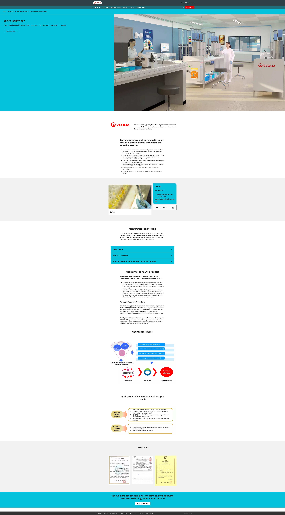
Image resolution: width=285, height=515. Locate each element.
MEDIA (125, 7)
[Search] (180, 7)
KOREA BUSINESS (116, 7)
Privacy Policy (123, 513)
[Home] (92, 7)
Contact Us (190, 7)
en (181, 3)
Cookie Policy (113, 513)
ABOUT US (97, 7)
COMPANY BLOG (140, 7)
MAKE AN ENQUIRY (142, 503)
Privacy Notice (133, 513)
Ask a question (11, 31)
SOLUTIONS (105, 7)
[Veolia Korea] (97, 3)
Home (4, 11)
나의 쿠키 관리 (149, 513)
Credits (106, 513)
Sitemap (141, 513)
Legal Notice (98, 513)
